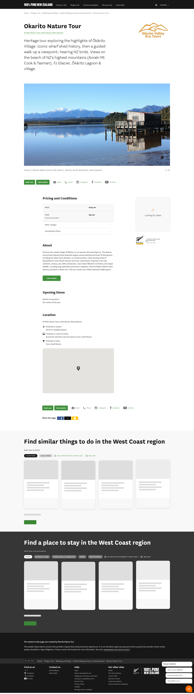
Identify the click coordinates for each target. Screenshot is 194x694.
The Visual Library (114, 673)
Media (110, 670)
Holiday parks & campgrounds (64, 557)
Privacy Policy (79, 684)
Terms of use (79, 681)
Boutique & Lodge (42, 557)
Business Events (114, 679)
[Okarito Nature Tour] (153, 30)
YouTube (30, 679)
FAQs (76, 670)
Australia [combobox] (163, 5)
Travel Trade (112, 676)
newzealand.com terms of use (117, 649)
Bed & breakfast (95, 557)
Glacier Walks (46, 456)
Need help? (53, 673)
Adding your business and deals (85, 676)
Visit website (43, 182)
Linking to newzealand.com (84, 679)
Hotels (82, 557)
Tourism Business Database (118, 684)
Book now (29, 182)
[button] (61, 5)
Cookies (77, 687)
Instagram (30, 673)
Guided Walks (31, 456)
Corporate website (115, 681)
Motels (28, 557)
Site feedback (54, 670)
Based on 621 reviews (151, 242)
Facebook (30, 676)
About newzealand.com (82, 673)
